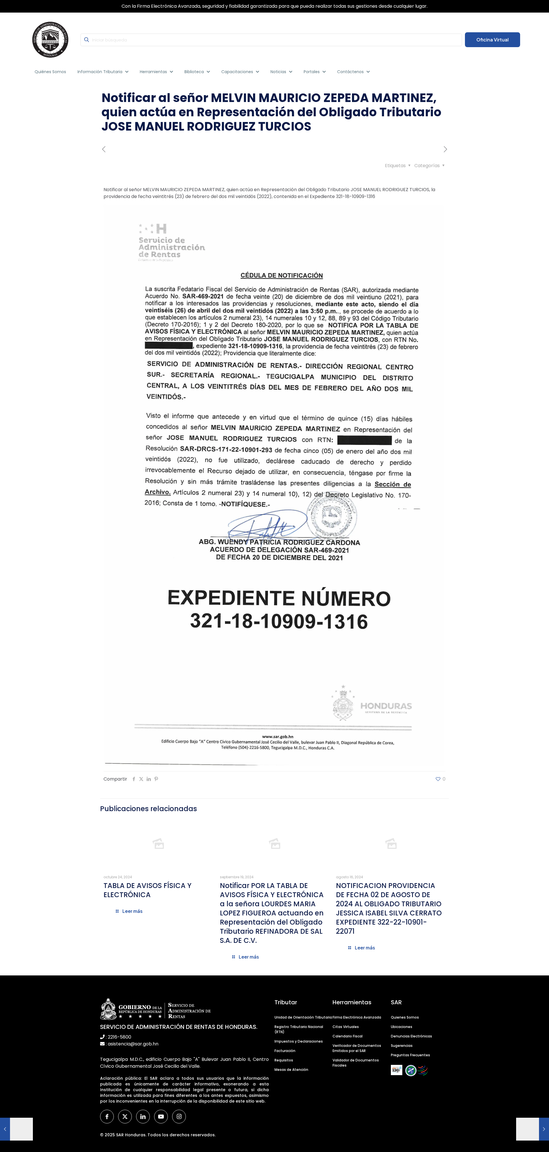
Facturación (284, 1050)
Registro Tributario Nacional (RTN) (298, 1029)
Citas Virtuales (346, 1026)
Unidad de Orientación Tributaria (303, 1017)
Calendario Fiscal (348, 1036)
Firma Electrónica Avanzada (357, 1017)
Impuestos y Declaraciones (298, 1041)
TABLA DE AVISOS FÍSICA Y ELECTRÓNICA (148, 890)
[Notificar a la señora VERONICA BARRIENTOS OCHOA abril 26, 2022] (16, 1129)
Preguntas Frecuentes (410, 1055)
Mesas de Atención (291, 1069)
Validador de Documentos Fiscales (356, 1063)
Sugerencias (402, 1045)
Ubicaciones (401, 1026)
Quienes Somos (405, 1017)
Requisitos (283, 1060)
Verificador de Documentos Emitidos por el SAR (357, 1048)
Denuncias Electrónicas (411, 1036)
